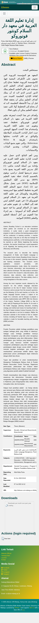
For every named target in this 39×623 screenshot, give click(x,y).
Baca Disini (17, 58)
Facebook (6, 568)
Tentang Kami (5, 555)
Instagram (6, 572)
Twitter (5, 570)
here (23, 609)
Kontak (3, 560)
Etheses (5, 7)
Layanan (4, 557)
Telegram (6, 574)
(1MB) (20, 58)
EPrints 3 (17, 608)
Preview (31, 58)
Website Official (6, 553)
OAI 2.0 (31, 608)
